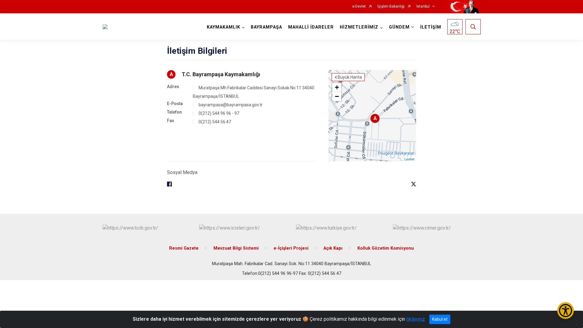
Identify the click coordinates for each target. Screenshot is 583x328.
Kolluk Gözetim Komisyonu (385, 248)
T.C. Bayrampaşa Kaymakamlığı (221, 74)
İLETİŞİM (430, 27)
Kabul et (440, 319)
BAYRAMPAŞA (266, 27)
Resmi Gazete (184, 248)
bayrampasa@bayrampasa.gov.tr (231, 104)
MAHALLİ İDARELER (311, 27)
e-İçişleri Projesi (291, 248)
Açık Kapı (333, 248)
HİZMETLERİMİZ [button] (359, 27)
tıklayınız (415, 319)
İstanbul (423, 7)
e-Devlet (359, 7)
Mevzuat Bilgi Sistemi (236, 248)
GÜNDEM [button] (399, 27)
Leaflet (409, 158)
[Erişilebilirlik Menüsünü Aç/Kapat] (565, 310)
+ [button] (337, 87)
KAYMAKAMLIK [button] (223, 27)
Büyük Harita (350, 77)
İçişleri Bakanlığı (391, 7)
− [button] (337, 96)
